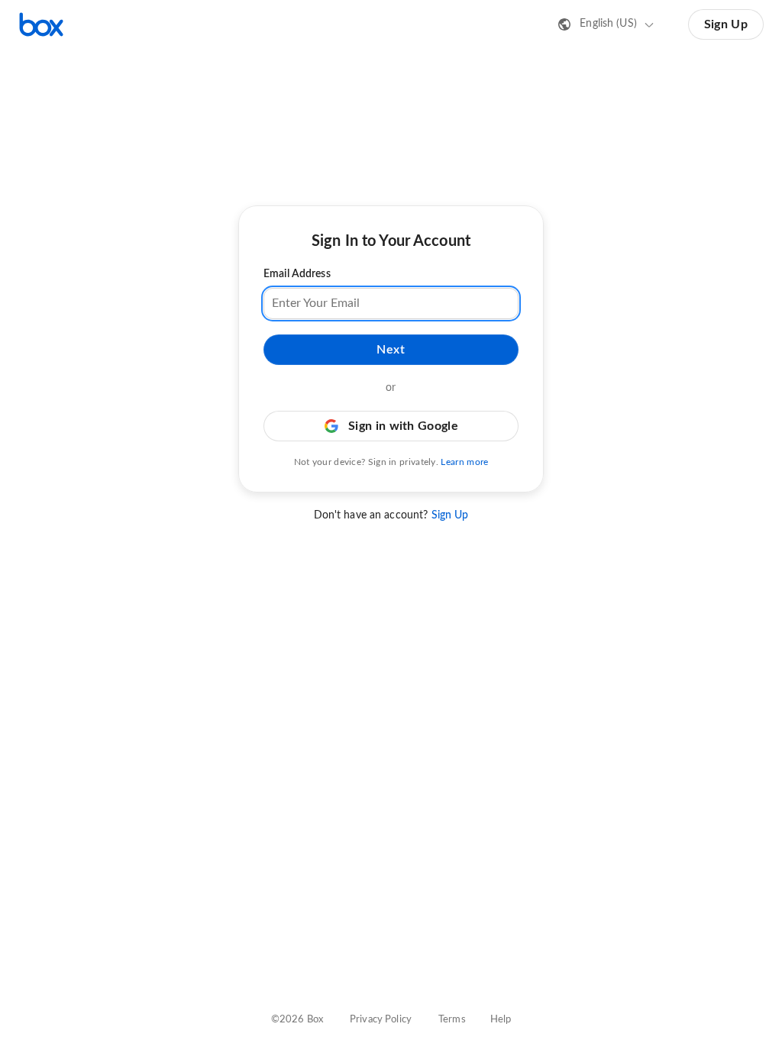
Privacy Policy (381, 1020)
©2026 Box (297, 1020)
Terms (452, 1020)
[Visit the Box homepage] (41, 24)
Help (501, 1020)
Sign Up (726, 24)
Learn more (464, 462)
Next (390, 350)
